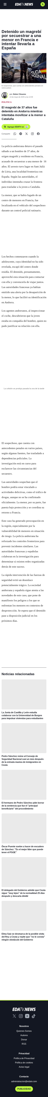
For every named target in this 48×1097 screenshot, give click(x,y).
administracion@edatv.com (24, 1081)
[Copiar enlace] (32, 134)
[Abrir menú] (5, 4)
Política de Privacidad (24, 1058)
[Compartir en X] (26, 134)
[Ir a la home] (24, 4)
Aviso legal (24, 1067)
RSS (24, 1044)
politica (7, 102)
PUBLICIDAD (24, 1089)
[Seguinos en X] (43, 4)
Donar (24, 1039)
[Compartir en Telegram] (21, 134)
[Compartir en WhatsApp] (15, 134)
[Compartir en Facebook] (38, 134)
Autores (24, 1035)
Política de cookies (24, 1062)
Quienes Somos (24, 1031)
